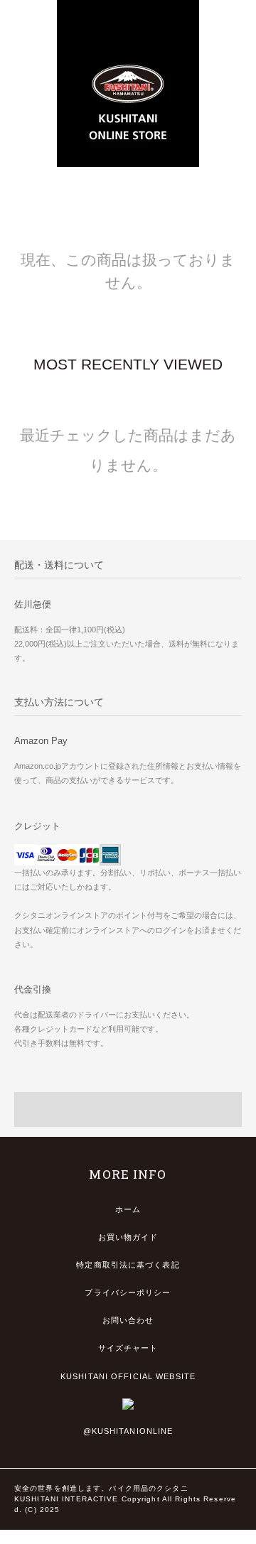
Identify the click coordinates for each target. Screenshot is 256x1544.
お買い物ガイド (128, 1237)
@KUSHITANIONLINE (128, 1431)
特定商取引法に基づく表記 (127, 1264)
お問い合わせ (128, 1320)
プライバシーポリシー (128, 1292)
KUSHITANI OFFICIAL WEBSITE (128, 1376)
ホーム (128, 1209)
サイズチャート (128, 1348)
